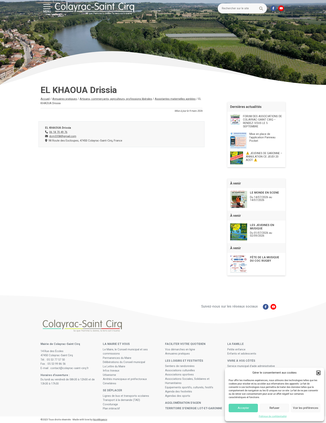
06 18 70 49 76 (58, 132)
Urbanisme (109, 375)
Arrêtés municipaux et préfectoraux (125, 379)
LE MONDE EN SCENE (264, 192)
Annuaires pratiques (64, 99)
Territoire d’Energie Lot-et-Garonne (193, 408)
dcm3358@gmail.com (62, 136)
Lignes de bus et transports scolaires (126, 396)
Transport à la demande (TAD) (121, 400)
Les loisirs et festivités (184, 360)
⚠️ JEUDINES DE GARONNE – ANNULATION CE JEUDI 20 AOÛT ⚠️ (264, 157)
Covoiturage (111, 404)
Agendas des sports (177, 396)
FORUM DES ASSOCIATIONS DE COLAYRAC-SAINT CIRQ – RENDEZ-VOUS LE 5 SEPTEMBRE (262, 121)
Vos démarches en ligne (180, 349)
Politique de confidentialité (273, 416)
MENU (47, 11)
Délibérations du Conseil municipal (124, 362)
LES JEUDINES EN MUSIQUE (262, 226)
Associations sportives (179, 374)
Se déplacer (112, 390)
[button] (318, 373)
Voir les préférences (305, 408)
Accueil (45, 99)
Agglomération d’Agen (183, 403)
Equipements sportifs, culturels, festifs (189, 387)
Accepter (243, 408)
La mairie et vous (116, 344)
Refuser (274, 408)
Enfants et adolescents (241, 353)
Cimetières (109, 383)
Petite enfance (236, 349)
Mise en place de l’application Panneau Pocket (262, 137)
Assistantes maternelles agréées (175, 99)
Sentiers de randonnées (180, 366)
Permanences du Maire (117, 358)
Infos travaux (111, 370)
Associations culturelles (180, 370)
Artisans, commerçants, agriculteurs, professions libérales (116, 99)
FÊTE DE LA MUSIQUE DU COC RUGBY (264, 259)
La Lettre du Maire (114, 366)
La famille (235, 344)
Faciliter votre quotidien (185, 344)
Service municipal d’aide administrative (251, 366)
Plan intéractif (111, 408)
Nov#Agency (100, 419)
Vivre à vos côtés (241, 360)
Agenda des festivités (178, 391)
